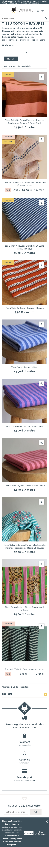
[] (46, 18)
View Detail (41, 77)
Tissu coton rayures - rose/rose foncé (24, 486)
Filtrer (10, 59)
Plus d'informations (41, 833)
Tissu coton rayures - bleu (24, 367)
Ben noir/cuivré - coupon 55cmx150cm (24, 669)
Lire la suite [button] (8, 45)
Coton (7, 694)
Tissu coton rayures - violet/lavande (24, 426)
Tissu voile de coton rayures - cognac (24, 308)
